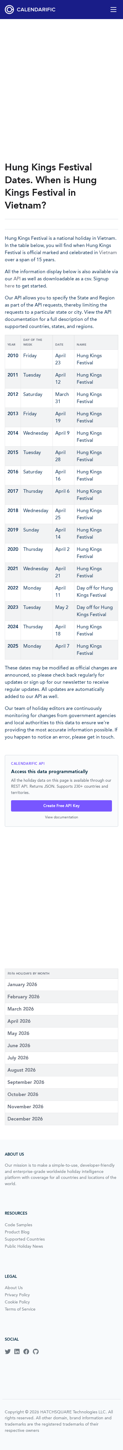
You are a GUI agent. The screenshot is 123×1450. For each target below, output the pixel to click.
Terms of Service (20, 1309)
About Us (14, 1287)
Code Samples (18, 1224)
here (10, 286)
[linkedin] (17, 1351)
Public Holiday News (24, 1246)
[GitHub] (36, 1351)
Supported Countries (25, 1239)
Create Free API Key (61, 806)
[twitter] (8, 1351)
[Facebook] (26, 1351)
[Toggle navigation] (113, 9)
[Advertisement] (61, 90)
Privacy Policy (17, 1294)
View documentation (61, 817)
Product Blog (17, 1232)
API (17, 279)
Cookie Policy (17, 1302)
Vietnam (108, 252)
